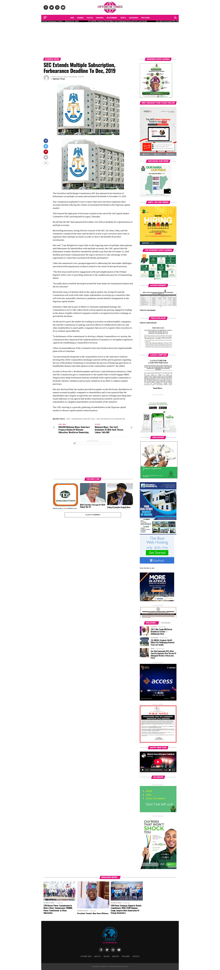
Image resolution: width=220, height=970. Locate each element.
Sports (123, 17)
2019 (68, 419)
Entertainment (112, 17)
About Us (97, 956)
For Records (133, 17)
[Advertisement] (110, 39)
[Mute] (170, 770)
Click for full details (147, 310)
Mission (106, 956)
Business (80, 17)
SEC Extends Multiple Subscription (111, 419)
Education (99, 17)
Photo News (145, 17)
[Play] (143, 770)
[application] (158, 762)
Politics (90, 17)
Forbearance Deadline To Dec (83, 419)
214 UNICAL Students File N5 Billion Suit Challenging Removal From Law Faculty (111, 21)
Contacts (135, 956)
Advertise (115, 956)
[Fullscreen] (173, 770)
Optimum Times (59, 79)
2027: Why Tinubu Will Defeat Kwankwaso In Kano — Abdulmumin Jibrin (46, 21)
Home (72, 17)
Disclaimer (126, 956)
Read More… (158, 388)
